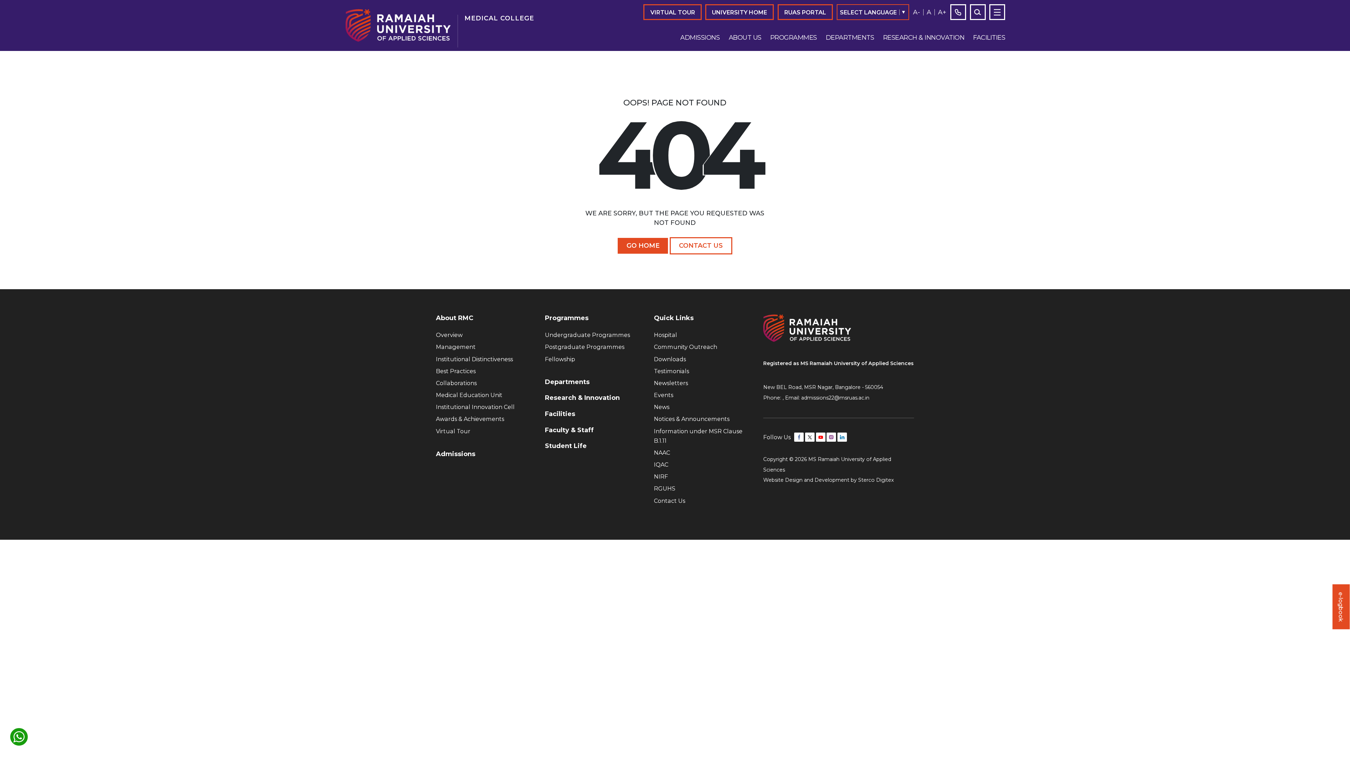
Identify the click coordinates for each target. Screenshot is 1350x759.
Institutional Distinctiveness (474, 359)
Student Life (566, 446)
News (661, 406)
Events (663, 394)
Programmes (793, 37)
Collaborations (456, 383)
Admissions (700, 37)
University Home (739, 12)
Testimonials (671, 371)
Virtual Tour (672, 12)
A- (916, 12)
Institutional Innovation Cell (475, 406)
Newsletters (671, 383)
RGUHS (664, 488)
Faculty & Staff (569, 430)
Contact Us (701, 245)
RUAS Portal (805, 12)
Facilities (989, 37)
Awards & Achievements (470, 418)
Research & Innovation (924, 37)
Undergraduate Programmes (587, 334)
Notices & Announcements (691, 418)
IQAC (661, 464)
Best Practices (456, 371)
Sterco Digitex (876, 480)
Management (456, 346)
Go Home (643, 245)
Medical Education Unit (469, 394)
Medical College (499, 18)
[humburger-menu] (997, 12)
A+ (942, 12)
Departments (850, 37)
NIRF (661, 476)
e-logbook (1340, 607)
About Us (745, 37)
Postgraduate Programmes (584, 346)
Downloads (670, 359)
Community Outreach (685, 346)
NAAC (662, 452)
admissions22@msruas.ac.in (835, 398)
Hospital (665, 334)
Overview (449, 334)
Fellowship (560, 359)
